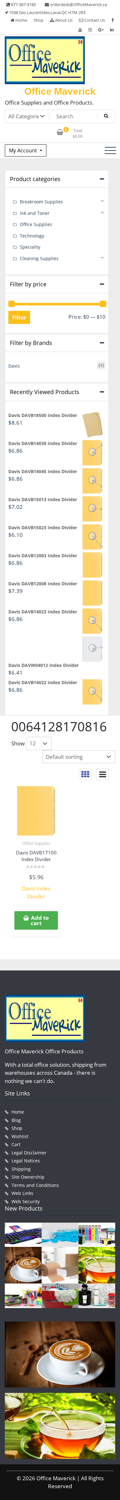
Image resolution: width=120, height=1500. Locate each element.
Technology (32, 236)
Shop (39, 20)
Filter (19, 317)
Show (18, 743)
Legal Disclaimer (29, 1153)
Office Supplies (36, 843)
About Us (63, 20)
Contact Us (94, 20)
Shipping (21, 1169)
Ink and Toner (35, 213)
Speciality (30, 247)
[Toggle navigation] (110, 150)
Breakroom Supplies (41, 202)
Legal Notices (26, 1161)
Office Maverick (60, 91)
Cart (16, 1144)
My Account (23, 150)
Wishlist (20, 1136)
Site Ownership (28, 1177)
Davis (14, 366)
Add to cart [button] (40, 920)
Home (20, 20)
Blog (16, 1120)
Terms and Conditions (35, 1185)
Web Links (22, 1193)
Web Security (26, 1201)
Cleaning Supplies (39, 258)
